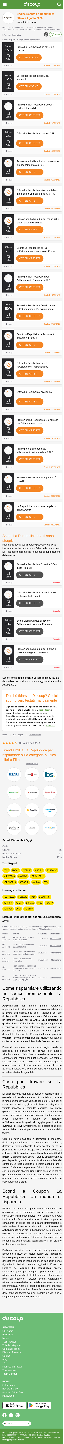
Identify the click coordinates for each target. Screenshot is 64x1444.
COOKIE (32, 1435)
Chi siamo (7, 1331)
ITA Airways (51, 870)
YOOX (6, 870)
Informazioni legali (12, 1366)
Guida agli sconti (11, 1349)
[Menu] (4, 4)
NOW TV (49, 903)
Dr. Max (30, 903)
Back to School (10, 1388)
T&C (4, 1363)
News (5, 1338)
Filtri (57, 34)
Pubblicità (7, 1334)
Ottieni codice (29, 57)
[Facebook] (4, 1415)
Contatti (6, 1356)
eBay (46, 882)
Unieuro (39, 870)
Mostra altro (32, 763)
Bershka (28, 909)
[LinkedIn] (11, 1415)
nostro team (44, 710)
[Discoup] (32, 1319)
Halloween (8, 1396)
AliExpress (9, 876)
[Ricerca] (59, 4)
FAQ (4, 1359)
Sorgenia (24, 882)
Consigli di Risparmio (26, 22)
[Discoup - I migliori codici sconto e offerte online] (32, 4)
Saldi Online (8, 1385)
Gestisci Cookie (43, 1435)
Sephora (8, 903)
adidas (19, 903)
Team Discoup (10, 1374)
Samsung (22, 876)
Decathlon (44, 897)
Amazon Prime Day (12, 1392)
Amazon (36, 882)
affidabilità (50, 725)
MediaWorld (10, 882)
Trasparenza (9, 1370)
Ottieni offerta (29, 115)
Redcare (22, 897)
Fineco (15, 870)
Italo (33, 897)
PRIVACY (23, 1435)
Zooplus (26, 870)
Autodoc (8, 909)
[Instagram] (17, 1415)
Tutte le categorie (11, 1345)
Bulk (18, 909)
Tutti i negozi (9, 1341)
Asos (39, 903)
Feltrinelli (9, 897)
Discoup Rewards (11, 1352)
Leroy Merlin (37, 876)
